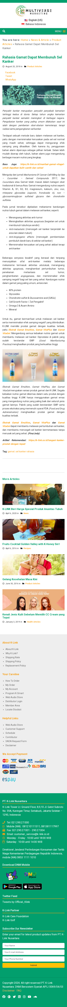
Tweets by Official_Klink (16, 901)
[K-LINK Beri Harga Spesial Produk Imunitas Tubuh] (33, 494)
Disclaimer (11, 745)
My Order (10, 685)
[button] (58, 31)
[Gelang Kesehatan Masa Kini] (33, 564)
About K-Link (12, 649)
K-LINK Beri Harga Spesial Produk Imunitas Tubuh (32, 509)
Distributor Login (14, 701)
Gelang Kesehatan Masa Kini (19, 579)
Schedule (10, 733)
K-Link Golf (8, 920)
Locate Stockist (13, 709)
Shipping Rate (13, 657)
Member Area (13, 705)
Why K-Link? (12, 653)
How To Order (13, 681)
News (26, 513)
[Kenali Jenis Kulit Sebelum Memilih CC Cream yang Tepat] (33, 599)
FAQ (19, 990)
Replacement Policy (16, 665)
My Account (12, 689)
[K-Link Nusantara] (33, 9)
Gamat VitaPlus (44, 329)
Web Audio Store (14, 697)
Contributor (11, 737)
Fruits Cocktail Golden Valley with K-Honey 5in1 (31, 544)
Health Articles (33, 622)
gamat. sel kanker (17, 451)
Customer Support (15, 729)
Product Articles (34, 66)
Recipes (27, 548)
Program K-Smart (15, 693)
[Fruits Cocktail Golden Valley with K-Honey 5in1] (33, 529)
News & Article (40, 40)
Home (24, 40)
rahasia (30, 451)
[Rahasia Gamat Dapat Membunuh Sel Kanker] (33, 95)
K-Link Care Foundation (15, 916)
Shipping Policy (13, 661)
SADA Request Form (16, 741)
